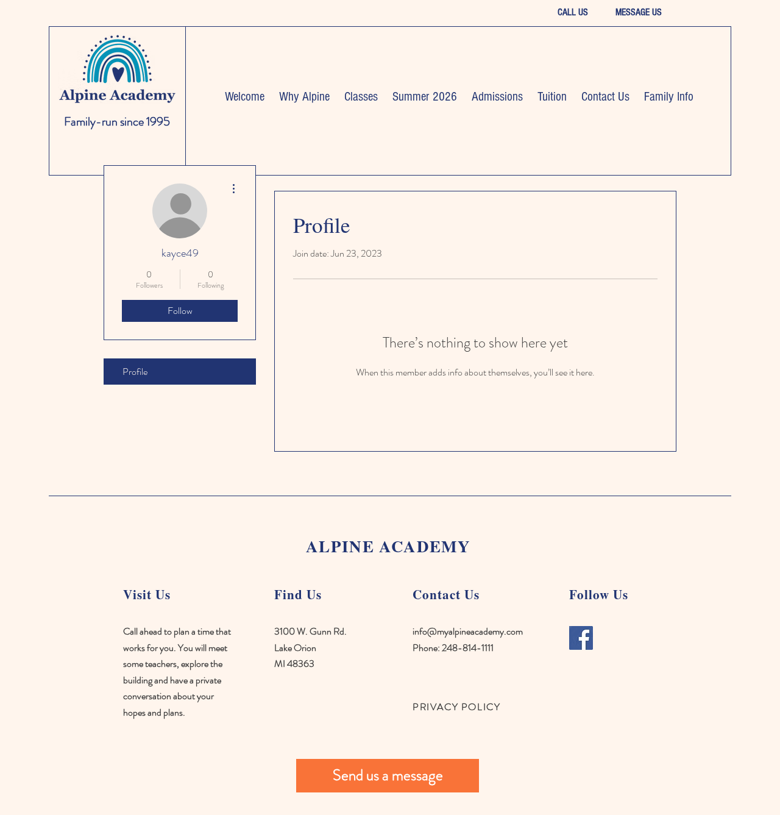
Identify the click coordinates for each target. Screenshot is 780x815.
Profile (134, 372)
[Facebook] (581, 638)
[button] (304, 97)
